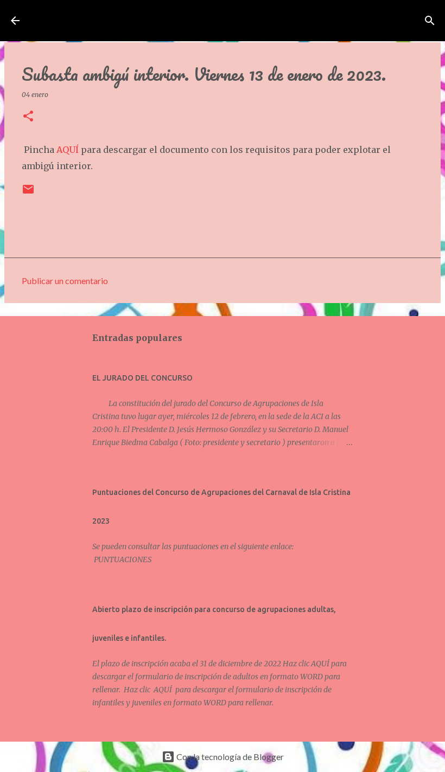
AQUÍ (67, 149)
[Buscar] (429, 21)
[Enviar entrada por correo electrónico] (28, 193)
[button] (28, 117)
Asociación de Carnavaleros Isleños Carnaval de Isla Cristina (233, 21)
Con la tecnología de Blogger (229, 756)
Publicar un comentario (65, 280)
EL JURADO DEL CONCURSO (142, 378)
